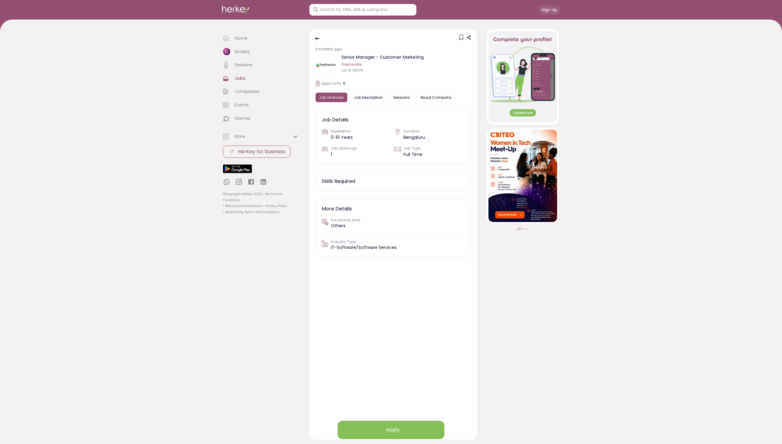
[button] (261, 38)
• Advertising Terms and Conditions (251, 212)
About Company (435, 97)
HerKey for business (261, 151)
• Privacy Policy (275, 206)
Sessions (401, 97)
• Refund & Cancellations (242, 206)
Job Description (368, 97)
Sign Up (549, 10)
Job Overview (331, 97)
